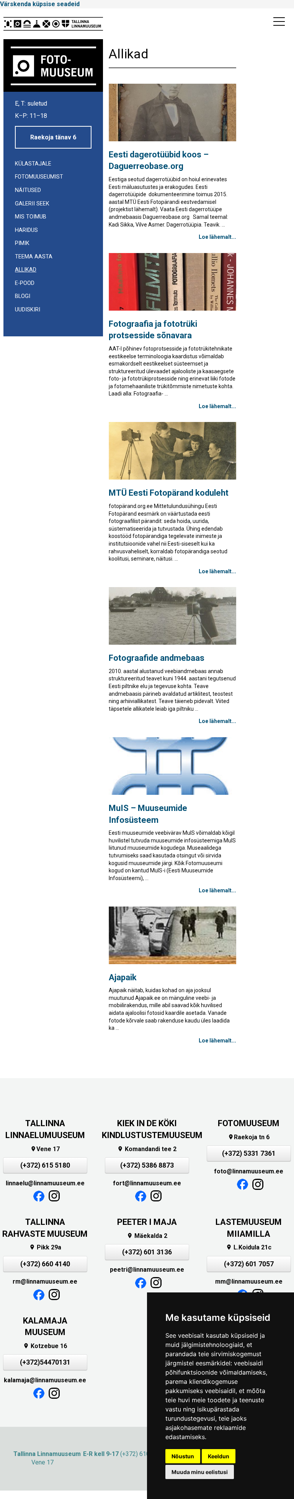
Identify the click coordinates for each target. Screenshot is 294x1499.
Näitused (28, 190)
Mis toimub (30, 216)
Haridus (26, 230)
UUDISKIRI (27, 309)
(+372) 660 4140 (45, 1264)
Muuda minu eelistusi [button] (200, 1472)
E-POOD (24, 283)
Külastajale (33, 163)
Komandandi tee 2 (146, 1149)
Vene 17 (45, 1149)
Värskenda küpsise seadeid (40, 4)
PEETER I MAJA (147, 1222)
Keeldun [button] (218, 1456)
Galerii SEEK (32, 203)
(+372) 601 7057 (249, 1264)
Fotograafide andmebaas (156, 658)
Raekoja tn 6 (249, 1137)
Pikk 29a (45, 1247)
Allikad (25, 269)
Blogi (22, 296)
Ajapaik (123, 977)
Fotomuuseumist (39, 177)
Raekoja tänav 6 (53, 137)
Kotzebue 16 (45, 1346)
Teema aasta (33, 256)
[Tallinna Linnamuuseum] (53, 23)
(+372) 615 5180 (45, 1165)
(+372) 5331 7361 (249, 1153)
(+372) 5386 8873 (147, 1165)
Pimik (22, 243)
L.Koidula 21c (248, 1247)
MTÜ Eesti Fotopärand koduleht (169, 493)
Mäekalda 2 (147, 1235)
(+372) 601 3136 (147, 1252)
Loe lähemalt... (217, 237)
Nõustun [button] (183, 1456)
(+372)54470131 (45, 1362)
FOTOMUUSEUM (248, 1123)
